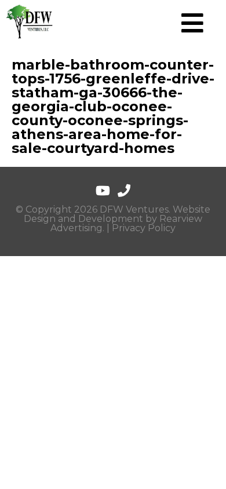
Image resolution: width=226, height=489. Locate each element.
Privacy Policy (144, 227)
